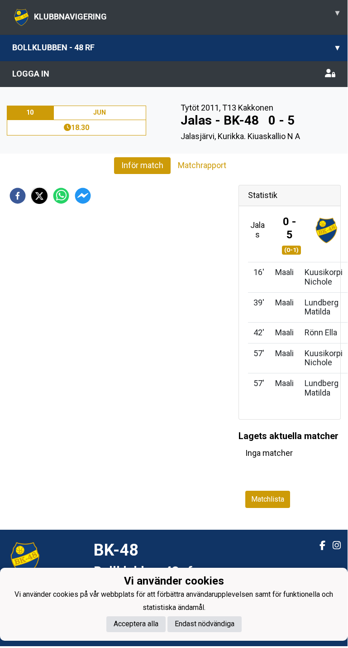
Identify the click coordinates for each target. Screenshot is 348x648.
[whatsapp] (61, 196)
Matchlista (267, 499)
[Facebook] (318, 546)
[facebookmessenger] (83, 196)
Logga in (30, 73)
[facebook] (18, 196)
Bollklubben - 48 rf (175, 47)
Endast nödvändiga (204, 623)
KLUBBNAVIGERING (186, 14)
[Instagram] (333, 546)
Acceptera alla (136, 623)
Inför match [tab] (142, 165)
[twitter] (39, 196)
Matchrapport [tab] (202, 165)
